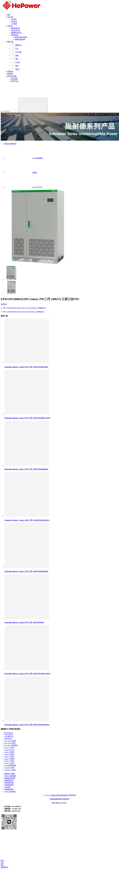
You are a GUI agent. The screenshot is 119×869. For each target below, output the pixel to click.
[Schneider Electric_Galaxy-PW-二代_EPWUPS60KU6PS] (26, 567)
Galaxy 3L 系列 (9, 747)
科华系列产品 (15, 30)
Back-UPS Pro (8, 734)
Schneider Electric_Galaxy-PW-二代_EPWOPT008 (24, 622)
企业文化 (14, 21)
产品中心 (10, 26)
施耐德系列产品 (16, 33)
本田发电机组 (8, 785)
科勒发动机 (14, 35)
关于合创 (10, 17)
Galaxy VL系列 (9, 756)
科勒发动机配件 (20, 39)
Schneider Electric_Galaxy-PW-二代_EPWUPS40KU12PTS (27, 418)
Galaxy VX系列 (9, 763)
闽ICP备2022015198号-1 (59, 803)
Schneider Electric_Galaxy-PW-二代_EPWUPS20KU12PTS (27, 674)
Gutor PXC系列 (9, 768)
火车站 (17, 62)
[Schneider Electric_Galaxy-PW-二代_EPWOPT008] (26, 618)
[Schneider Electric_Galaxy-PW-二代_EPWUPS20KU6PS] (26, 363)
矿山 (16, 48)
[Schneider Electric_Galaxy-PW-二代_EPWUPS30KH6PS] (26, 465)
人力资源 (14, 24)
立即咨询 (4, 304)
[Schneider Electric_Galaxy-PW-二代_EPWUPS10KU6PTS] (26, 516)
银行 (16, 59)
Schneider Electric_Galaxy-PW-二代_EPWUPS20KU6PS (26, 367)
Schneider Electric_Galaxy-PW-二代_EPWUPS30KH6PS (26, 469)
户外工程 (18, 52)
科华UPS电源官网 (10, 776)
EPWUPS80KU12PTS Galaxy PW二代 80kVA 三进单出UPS (25, 311)
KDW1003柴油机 (10, 791)
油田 (16, 55)
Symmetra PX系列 (10, 770)
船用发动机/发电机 (21, 37)
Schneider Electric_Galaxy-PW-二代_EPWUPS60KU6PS (26, 571)
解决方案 (10, 41)
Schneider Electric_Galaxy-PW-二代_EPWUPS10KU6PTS (26, 520)
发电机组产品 (15, 28)
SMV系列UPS (8, 736)
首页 (8, 15)
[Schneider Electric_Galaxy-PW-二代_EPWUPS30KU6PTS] (26, 720)
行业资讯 (7, 787)
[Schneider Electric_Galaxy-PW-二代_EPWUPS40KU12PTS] (26, 414)
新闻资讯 (10, 71)
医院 (16, 66)
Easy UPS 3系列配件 (11, 745)
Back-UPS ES (8, 732)
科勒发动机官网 (9, 778)
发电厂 (17, 69)
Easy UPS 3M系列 (10, 741)
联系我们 (10, 74)
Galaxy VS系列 (9, 761)
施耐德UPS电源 (9, 774)
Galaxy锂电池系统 (10, 765)
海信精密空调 (8, 789)
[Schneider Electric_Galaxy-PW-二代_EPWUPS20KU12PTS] (26, 669)
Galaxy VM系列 (9, 759)
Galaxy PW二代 (9, 750)
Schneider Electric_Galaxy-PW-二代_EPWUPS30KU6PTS (26, 725)
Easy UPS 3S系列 (9, 743)
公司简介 (14, 19)
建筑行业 (18, 45)
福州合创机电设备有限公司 (60, 795)
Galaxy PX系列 (9, 754)
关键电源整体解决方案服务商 (59, 799)
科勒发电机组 (8, 782)
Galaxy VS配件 (9, 752)
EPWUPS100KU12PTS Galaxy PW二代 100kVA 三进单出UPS (26, 308)
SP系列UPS (8, 738)
